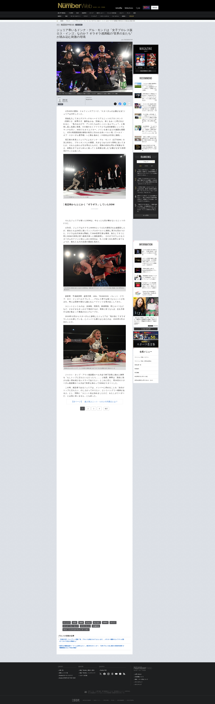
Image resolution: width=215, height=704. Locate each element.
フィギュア (94, 16)
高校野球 (84, 13)
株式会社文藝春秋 (87, 700)
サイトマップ (138, 684)
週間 (152, 166)
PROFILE (60, 104)
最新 (140, 166)
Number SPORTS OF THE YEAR (67, 678)
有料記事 (131, 16)
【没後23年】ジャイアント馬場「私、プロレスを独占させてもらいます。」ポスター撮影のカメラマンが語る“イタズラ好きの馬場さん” (91, 640)
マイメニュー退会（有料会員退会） (143, 361)
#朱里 (74, 622)
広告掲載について (139, 676)
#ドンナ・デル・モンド (71, 626)
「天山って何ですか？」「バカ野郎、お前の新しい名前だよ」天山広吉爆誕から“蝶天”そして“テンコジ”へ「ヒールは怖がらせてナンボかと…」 (147, 172)
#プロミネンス (85, 626)
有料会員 (155, 7)
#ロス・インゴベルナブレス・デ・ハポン (76, 629)
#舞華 (81, 622)
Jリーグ (91, 13)
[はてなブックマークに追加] (124, 104)
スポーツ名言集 (83, 675)
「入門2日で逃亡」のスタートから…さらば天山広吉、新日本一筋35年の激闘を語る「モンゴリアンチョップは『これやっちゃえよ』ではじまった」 (147, 189)
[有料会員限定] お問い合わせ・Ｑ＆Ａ (144, 380)
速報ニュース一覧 (63, 672)
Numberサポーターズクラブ (66, 675)
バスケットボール (104, 16)
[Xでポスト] (115, 104)
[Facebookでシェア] (120, 104)
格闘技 (59, 16)
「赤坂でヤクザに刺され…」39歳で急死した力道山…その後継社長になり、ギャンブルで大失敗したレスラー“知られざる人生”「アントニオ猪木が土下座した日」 (147, 208)
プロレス (68, 21)
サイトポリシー (139, 682)
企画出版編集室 (120, 700)
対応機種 (137, 372)
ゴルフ (121, 13)
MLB (77, 13)
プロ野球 (71, 13)
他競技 (123, 16)
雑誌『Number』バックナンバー (87, 672)
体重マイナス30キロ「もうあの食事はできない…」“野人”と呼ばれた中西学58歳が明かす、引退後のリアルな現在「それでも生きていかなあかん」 (147, 198)
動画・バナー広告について (141, 679)
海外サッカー (100, 13)
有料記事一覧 (138, 364)
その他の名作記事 (145, 329)
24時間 (146, 166)
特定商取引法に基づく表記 (141, 376)
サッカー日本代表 (111, 13)
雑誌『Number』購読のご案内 (87, 670)
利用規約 (137, 368)
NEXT (106, 409)
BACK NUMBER (79, 24)
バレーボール (115, 16)
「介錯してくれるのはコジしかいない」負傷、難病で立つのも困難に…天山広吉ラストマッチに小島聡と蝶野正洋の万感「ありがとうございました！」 (147, 181)
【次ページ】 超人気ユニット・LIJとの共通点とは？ (94, 402)
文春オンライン (97, 700)
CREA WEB (106, 700)
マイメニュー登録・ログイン (142, 357)
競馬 (134, 13)
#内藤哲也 (96, 626)
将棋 (66, 16)
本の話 (112, 700)
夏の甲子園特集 (61, 13)
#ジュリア (67, 622)
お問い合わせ (138, 674)
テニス (128, 13)
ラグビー (86, 16)
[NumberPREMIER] (146, 7)
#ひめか (88, 622)
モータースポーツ (75, 16)
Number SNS (103, 670)
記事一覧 (61, 670)
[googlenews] (120, 674)
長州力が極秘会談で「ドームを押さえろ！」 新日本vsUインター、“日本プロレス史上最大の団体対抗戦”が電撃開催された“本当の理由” (91, 646)
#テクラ (113, 622)
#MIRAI (105, 622)
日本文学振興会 (130, 700)
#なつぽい (97, 622)
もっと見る (146, 215)
